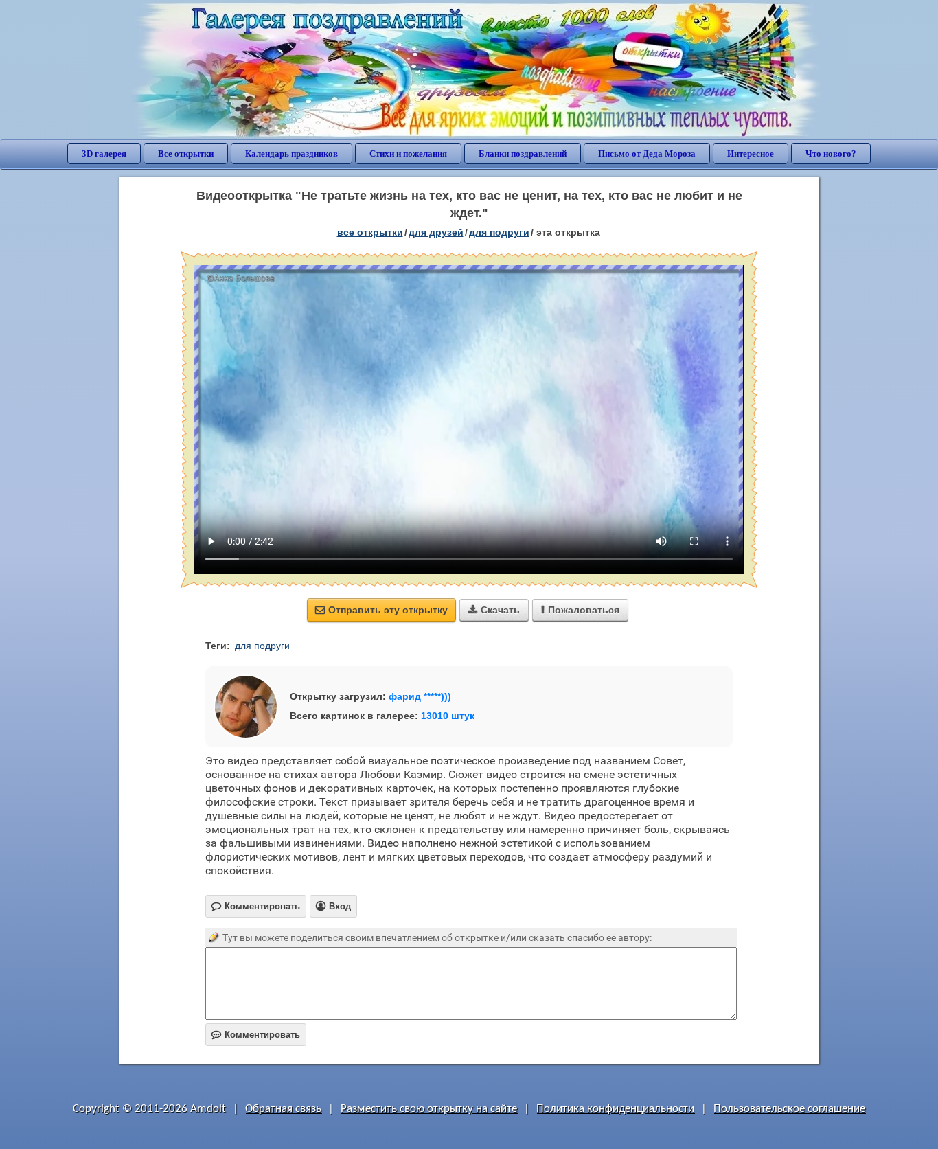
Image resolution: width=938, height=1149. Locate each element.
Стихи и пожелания (408, 153)
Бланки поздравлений (523, 153)
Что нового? (830, 153)
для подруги (499, 232)
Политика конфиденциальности (615, 1109)
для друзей (436, 232)
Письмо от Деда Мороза (647, 153)
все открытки (370, 232)
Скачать (494, 609)
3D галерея (104, 153)
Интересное (750, 153)
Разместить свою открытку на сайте (429, 1109)
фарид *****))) (420, 696)
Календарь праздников (291, 153)
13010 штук (447, 715)
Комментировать (255, 1034)
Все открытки (186, 153)
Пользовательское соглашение (789, 1109)
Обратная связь (283, 1109)
